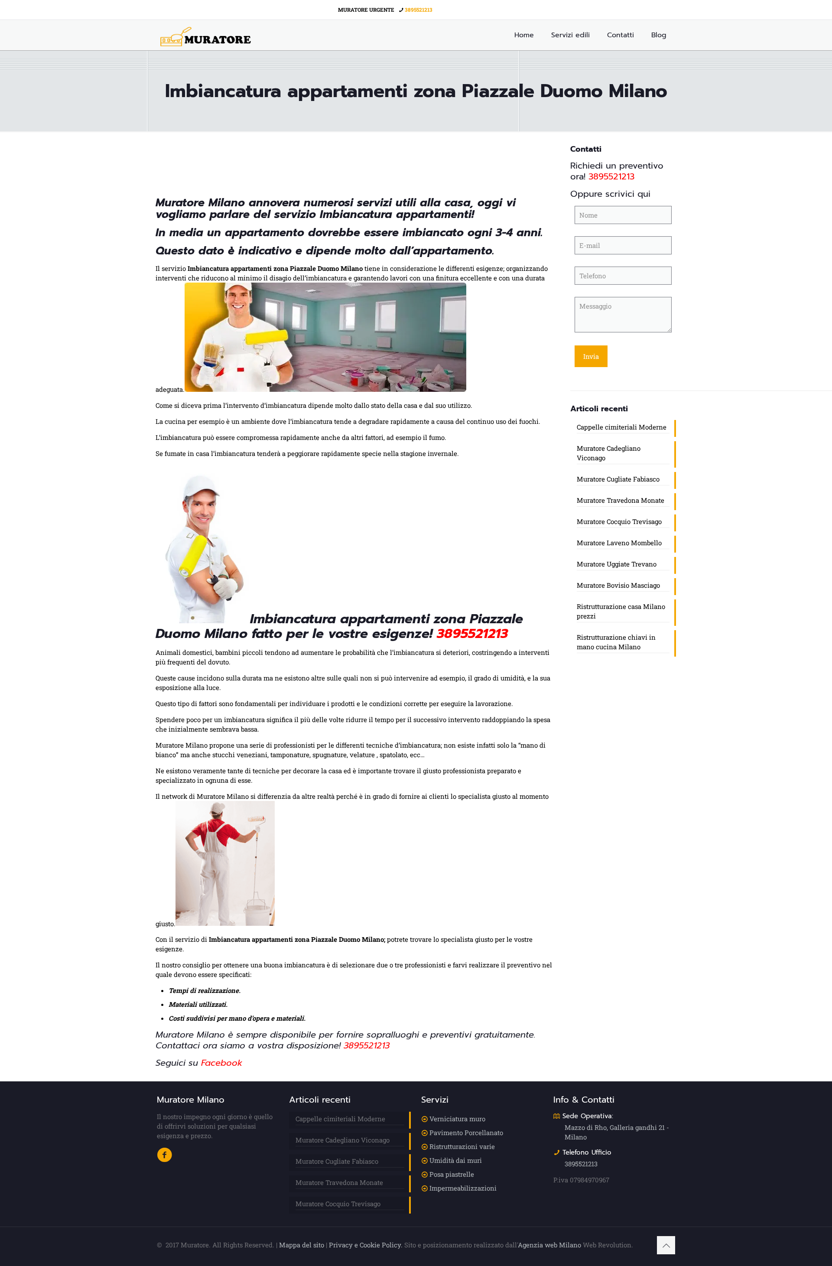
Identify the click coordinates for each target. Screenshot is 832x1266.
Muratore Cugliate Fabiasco (618, 479)
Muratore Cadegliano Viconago (608, 453)
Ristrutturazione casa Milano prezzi (621, 611)
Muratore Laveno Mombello (619, 542)
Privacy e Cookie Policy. (366, 1244)
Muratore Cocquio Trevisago (619, 521)
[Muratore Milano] (205, 35)
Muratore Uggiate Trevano (616, 564)
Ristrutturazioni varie (462, 1146)
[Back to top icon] (666, 1245)
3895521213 (418, 9)
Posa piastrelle (451, 1174)
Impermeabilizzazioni (463, 1188)
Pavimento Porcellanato (466, 1132)
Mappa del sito (301, 1244)
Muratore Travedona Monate (620, 500)
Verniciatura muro (457, 1118)
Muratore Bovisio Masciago (618, 585)
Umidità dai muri (455, 1160)
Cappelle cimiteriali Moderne (621, 427)
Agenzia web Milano (549, 1244)
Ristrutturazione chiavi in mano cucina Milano (616, 642)
